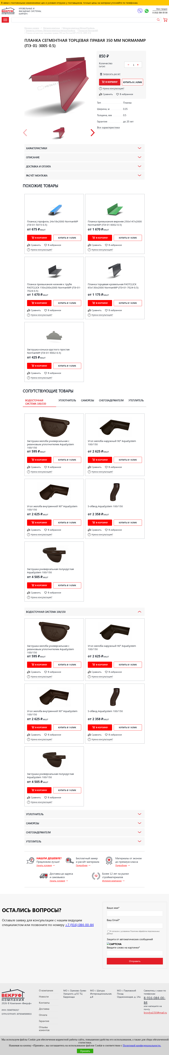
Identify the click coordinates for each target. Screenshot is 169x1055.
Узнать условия (44, 865)
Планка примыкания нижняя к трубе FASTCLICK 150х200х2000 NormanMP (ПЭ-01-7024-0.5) (54, 287)
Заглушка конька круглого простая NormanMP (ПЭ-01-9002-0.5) (48, 351)
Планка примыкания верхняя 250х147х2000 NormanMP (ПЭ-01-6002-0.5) (115, 223)
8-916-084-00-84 (154, 999)
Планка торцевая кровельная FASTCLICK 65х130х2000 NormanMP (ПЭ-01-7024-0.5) (113, 286)
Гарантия (44, 1021)
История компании (112, 880)
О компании (46, 990)
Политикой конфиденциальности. (142, 1045)
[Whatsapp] (146, 11)
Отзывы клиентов (44, 1028)
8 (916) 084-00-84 (159, 12)
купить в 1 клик (132, 82)
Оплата (43, 1015)
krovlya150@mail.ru (155, 1012)
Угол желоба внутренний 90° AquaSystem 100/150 (52, 508)
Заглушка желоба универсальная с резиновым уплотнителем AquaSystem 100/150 (50, 444)
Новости (44, 996)
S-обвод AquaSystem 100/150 (105, 506)
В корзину (111, 81)
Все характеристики (108, 127)
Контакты (44, 1002)
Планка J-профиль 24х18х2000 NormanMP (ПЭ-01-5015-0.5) (52, 223)
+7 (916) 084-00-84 (79, 924)
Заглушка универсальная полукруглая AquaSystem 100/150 (50, 570)
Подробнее (81, 865)
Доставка (44, 1008)
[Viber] (140, 11)
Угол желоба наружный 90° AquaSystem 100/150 (112, 442)
